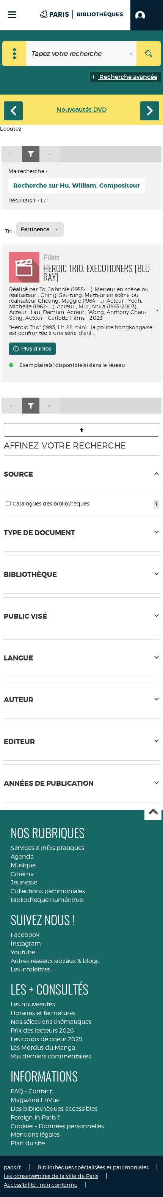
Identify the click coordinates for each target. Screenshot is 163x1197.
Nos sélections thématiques (51, 1021)
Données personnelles (71, 1126)
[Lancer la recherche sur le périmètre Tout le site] (148, 53)
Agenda (22, 856)
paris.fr (12, 1167)
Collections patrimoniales (48, 891)
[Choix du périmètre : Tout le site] (14, 53)
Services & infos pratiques (47, 847)
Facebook (25, 934)
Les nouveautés (33, 1004)
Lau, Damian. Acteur (57, 312)
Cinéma (22, 874)
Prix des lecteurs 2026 (42, 1030)
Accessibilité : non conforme (40, 1184)
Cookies (22, 1126)
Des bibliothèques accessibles (54, 1108)
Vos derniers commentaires (51, 1056)
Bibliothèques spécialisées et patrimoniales (93, 1167)
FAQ (17, 1091)
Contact (40, 1091)
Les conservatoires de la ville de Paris (51, 1176)
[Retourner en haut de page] (81, 430)
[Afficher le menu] (12, 15)
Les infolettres (30, 969)
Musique (23, 865)
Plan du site (28, 1143)
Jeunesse (24, 882)
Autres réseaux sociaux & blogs (55, 961)
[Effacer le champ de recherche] (131, 53)
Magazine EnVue (35, 1100)
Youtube (23, 952)
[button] (146, 15)
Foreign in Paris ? (35, 1117)
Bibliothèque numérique (47, 899)
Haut (152, 812)
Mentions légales (35, 1134)
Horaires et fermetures (43, 1013)
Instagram (26, 943)
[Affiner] (30, 154)
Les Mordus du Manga (43, 1047)
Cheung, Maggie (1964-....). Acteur (81, 300)
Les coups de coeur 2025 (46, 1039)
